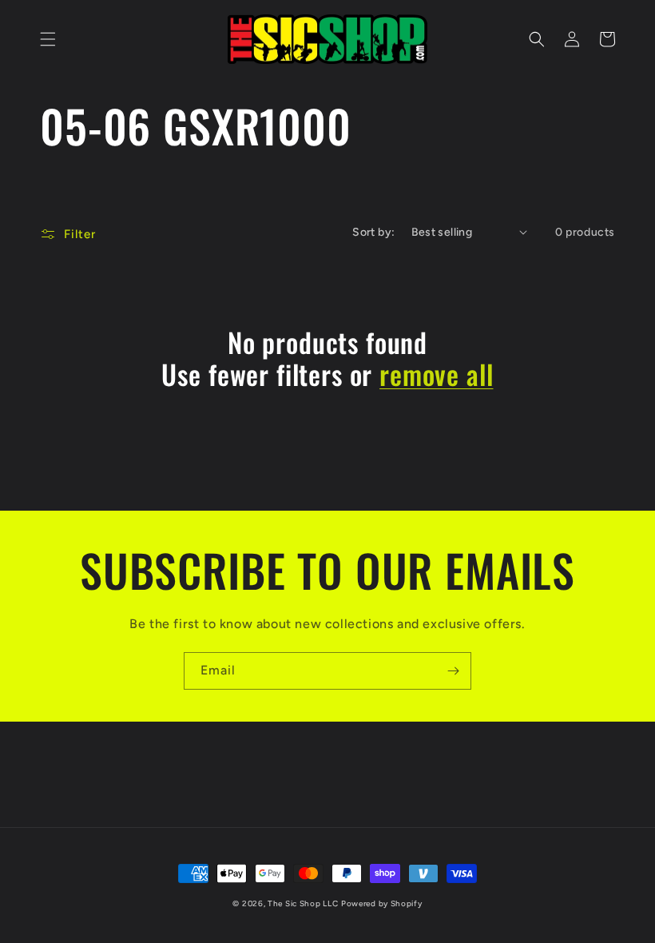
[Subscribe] (452, 671)
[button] (48, 39)
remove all (436, 374)
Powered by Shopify (382, 903)
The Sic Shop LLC (303, 903)
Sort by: (373, 232)
